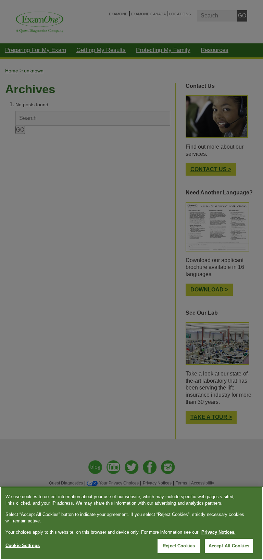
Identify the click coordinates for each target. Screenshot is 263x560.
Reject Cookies (179, 545)
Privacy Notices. (218, 532)
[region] (131, 523)
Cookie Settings (22, 545)
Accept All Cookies (229, 545)
